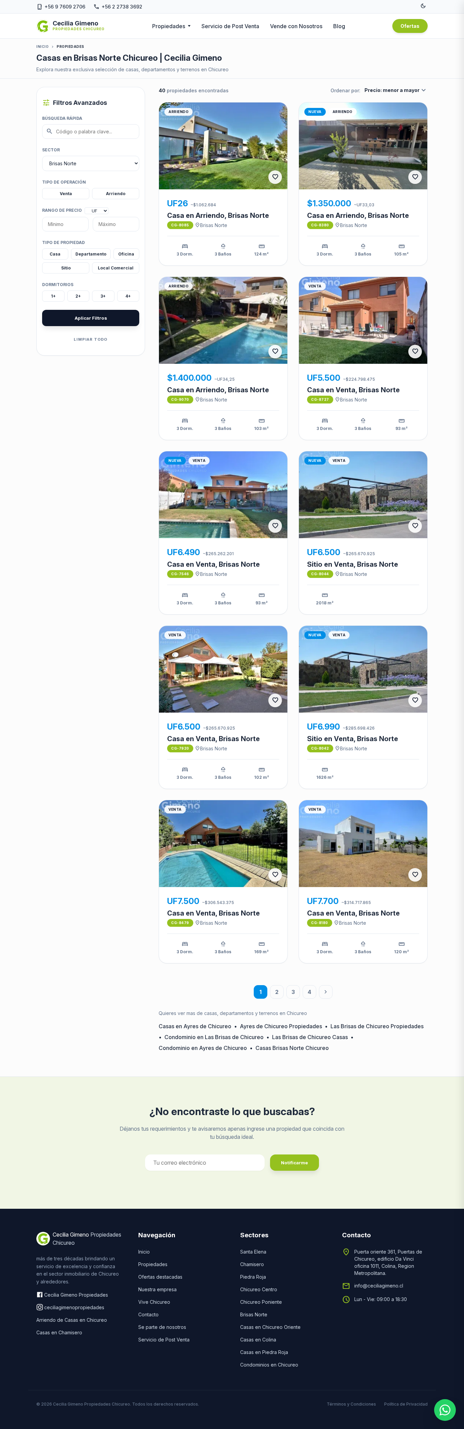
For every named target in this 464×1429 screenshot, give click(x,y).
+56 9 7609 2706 (60, 6)
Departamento (90, 254)
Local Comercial (115, 267)
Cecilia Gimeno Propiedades (76, 1295)
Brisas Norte (211, 225)
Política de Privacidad (406, 1404)
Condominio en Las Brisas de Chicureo (214, 1037)
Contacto (148, 1314)
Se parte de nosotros (162, 1327)
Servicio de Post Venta (230, 26)
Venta (66, 193)
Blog (339, 26)
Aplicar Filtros (91, 318)
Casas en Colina (258, 1339)
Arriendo (115, 193)
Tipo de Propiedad (63, 242)
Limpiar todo (90, 339)
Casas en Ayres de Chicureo (195, 1026)
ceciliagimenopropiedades (74, 1307)
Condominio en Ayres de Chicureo (203, 1048)
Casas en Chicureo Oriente (270, 1327)
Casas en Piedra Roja (264, 1352)
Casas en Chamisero (59, 1332)
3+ (103, 296)
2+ (78, 296)
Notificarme (294, 1162)
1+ (53, 296)
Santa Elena (253, 1252)
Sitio (66, 267)
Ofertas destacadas (160, 1277)
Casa (55, 254)
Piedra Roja (253, 1277)
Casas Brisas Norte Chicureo (292, 1048)
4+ (128, 296)
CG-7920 (180, 748)
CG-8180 (319, 923)
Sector (51, 149)
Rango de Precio (62, 210)
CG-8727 (320, 399)
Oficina (126, 254)
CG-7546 (180, 574)
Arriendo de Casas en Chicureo (71, 1320)
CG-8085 (180, 225)
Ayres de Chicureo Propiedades (281, 1026)
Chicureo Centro (258, 1289)
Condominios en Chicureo (269, 1365)
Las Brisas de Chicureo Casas (310, 1037)
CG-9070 (180, 399)
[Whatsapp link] (445, 1410)
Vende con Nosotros (296, 26)
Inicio (42, 46)
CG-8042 (320, 748)
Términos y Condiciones (351, 1404)
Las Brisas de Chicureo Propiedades (377, 1026)
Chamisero (252, 1264)
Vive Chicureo (154, 1302)
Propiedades (168, 26)
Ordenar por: (345, 90)
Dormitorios (57, 284)
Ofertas (410, 26)
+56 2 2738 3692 (117, 6)
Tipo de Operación (64, 182)
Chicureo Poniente (261, 1302)
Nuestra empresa (157, 1289)
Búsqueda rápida (62, 118)
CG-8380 (320, 225)
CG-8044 (320, 574)
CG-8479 (180, 923)
